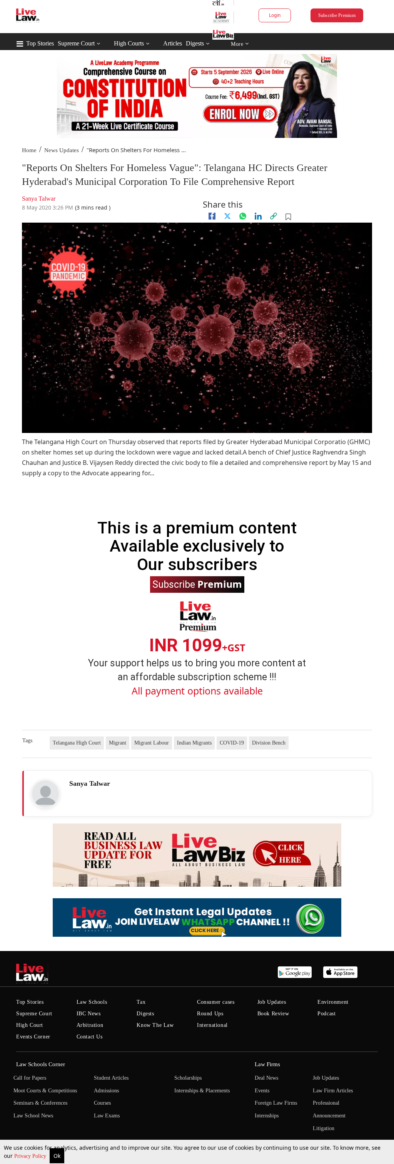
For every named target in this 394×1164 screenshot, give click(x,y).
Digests (195, 43)
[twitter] (227, 216)
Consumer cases (215, 1002)
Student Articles (111, 1078)
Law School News (33, 1116)
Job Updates (271, 1002)
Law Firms (267, 1064)
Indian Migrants (194, 743)
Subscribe (197, 583)
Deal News (266, 1078)
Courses (102, 1103)
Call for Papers (29, 1078)
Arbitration (90, 1025)
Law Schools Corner (40, 1064)
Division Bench (268, 743)
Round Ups (210, 1013)
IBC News (89, 1013)
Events (262, 1091)
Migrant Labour (151, 743)
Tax (141, 1002)
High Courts (129, 43)
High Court (29, 1025)
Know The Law (155, 1025)
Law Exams (107, 1116)
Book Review (273, 1013)
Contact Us (90, 1037)
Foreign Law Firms (276, 1103)
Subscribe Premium (337, 15)
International (212, 1025)
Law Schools (92, 1002)
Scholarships (188, 1078)
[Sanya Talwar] (45, 793)
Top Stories (40, 43)
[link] (273, 216)
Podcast (326, 1013)
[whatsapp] (242, 216)
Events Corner (33, 1037)
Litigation (323, 1128)
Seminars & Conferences (40, 1103)
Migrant (117, 743)
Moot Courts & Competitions (45, 1091)
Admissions (106, 1091)
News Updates (61, 150)
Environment (333, 1002)
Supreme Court (76, 43)
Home (29, 150)
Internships (267, 1116)
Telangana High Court (77, 743)
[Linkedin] (258, 216)
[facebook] (212, 216)
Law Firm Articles (333, 1091)
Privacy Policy (31, 1156)
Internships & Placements (202, 1091)
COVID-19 (232, 743)
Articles (172, 43)
